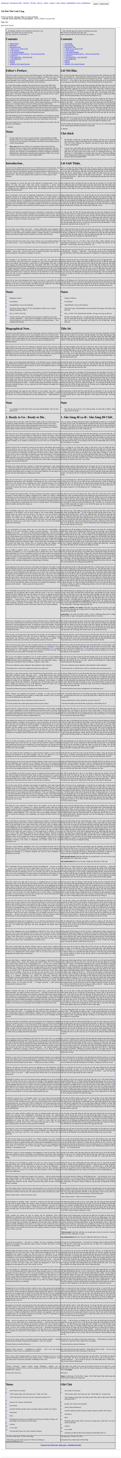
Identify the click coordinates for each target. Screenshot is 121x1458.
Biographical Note (15, 47)
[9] (12, 1079)
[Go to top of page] (27, 70)
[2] (21, 107)
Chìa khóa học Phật (16, 3)
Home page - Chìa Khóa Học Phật (70, 1445)
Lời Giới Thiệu (68, 45)
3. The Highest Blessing (17, 52)
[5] (57, 243)
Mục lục (39, 3)
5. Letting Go (14, 55)
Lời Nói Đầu (68, 43)
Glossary (52, 3)
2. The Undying (14, 50)
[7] (50, 648)
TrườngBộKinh (71, 3)
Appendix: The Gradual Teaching (20, 64)
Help (58, 3)
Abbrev (46, 3)
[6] (21, 268)
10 (6, 1426)
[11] (13, 1341)
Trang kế (44, 1445)
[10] (45, 1082)
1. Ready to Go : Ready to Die (19, 49)
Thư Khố (26, 3)
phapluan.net (5, 3)
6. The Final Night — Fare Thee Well (21, 57)
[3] (7, 207)
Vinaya (79, 3)
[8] (47, 673)
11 (6, 1429)
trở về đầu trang (52, 1445)
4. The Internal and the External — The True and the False (27, 54)
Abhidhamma (86, 3)
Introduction (13, 45)
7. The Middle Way (15, 59)
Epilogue (12, 60)
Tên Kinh (33, 3)
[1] (39, 95)
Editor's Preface (14, 43)
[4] (38, 219)
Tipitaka (63, 3)
